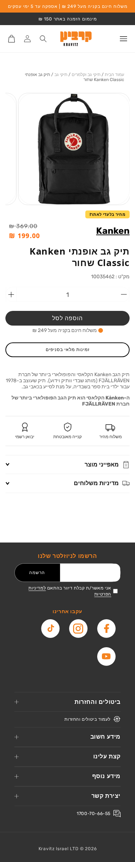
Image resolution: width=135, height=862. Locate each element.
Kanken (113, 231)
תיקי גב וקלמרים (86, 74)
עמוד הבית (114, 74)
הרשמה (37, 572)
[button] (123, 39)
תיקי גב (60, 74)
